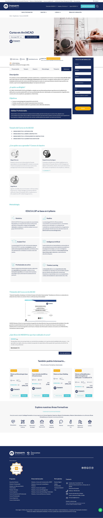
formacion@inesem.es (74, 497)
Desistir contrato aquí (71, 501)
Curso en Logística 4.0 (48, 1)
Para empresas (77, 1)
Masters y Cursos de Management (39, 489)
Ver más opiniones (65, 353)
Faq (55, 489)
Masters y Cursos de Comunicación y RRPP (41, 482)
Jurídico (90, 425)
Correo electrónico (79, 82)
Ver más (24, 395)
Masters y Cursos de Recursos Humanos (41, 494)
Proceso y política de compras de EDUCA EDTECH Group (62, 511)
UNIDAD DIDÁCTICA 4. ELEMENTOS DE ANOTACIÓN (26, 138)
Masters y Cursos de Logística (38, 487)
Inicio (10, 15)
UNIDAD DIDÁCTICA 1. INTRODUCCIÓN (23, 131)
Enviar (83, 108)
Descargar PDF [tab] (15, 37)
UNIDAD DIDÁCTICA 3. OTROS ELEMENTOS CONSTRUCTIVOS (28, 136)
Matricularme (32, 37)
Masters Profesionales (14, 484)
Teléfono (77, 76)
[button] (97, 6)
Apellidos (77, 70)
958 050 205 (77, 490)
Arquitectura (16, 15)
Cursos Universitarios (14, 500)
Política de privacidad (27, 509)
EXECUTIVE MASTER (27, 12)
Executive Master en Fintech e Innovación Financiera (16, 1)
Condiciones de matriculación (40, 509)
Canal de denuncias (63, 509)
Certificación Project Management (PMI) (63, 1)
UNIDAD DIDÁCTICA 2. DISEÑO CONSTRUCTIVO (25, 133)
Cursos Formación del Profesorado (17, 494)
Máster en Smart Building (61, 374)
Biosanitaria (13, 425)
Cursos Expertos (13, 492)
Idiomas (61, 425)
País (76, 89)
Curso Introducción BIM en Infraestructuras (39, 375)
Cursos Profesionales (14, 496)
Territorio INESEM (58, 487)
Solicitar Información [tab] (88, 6)
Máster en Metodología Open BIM (19, 375)
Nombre (77, 64)
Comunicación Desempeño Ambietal (77, 509)
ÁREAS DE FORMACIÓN (75, 12)
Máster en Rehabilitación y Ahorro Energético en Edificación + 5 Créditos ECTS (83, 375)
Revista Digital (57, 482)
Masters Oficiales (13, 489)
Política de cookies (53, 509)
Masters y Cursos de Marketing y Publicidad (42, 492)
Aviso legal (18, 509)
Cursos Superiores (13, 498)
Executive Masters (13, 482)
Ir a (46, 170)
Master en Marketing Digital (36, 1)
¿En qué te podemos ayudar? (81, 95)
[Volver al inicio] (11, 6)
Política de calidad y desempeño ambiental (37, 511)
